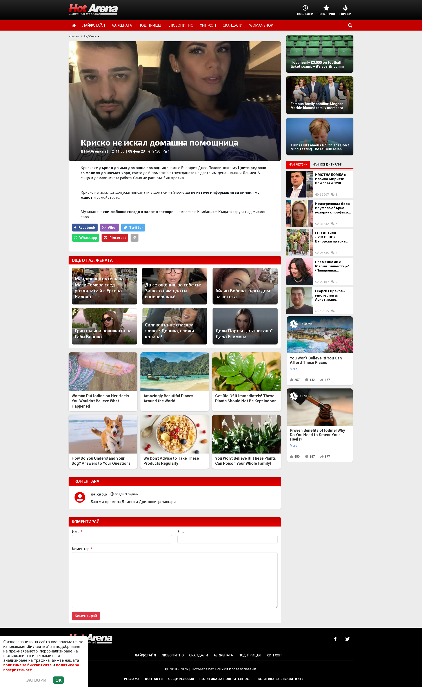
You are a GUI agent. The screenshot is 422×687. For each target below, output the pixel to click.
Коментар (82, 548)
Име (77, 531)
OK (58, 680)
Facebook (86, 227)
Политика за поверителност (225, 679)
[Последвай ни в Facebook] (335, 639)
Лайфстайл (145, 655)
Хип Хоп (274, 655)
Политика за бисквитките (280, 679)
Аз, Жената (91, 36)
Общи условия (181, 679)
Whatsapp (88, 237)
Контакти (154, 679)
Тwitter (136, 227)
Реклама (132, 679)
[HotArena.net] (91, 639)
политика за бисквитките (27, 665)
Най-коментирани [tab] (327, 164)
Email (182, 531)
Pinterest (117, 237)
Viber (112, 227)
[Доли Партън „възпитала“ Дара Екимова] (245, 326)
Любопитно (173, 655)
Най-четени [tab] (298, 164)
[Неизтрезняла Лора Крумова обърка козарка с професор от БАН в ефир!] (299, 213)
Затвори (36, 680)
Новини (74, 36)
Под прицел (249, 655)
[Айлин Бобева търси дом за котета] (245, 286)
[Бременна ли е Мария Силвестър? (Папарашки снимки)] (299, 271)
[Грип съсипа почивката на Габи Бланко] (104, 326)
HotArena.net (96, 151)
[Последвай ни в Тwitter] (347, 639)
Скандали (198, 655)
